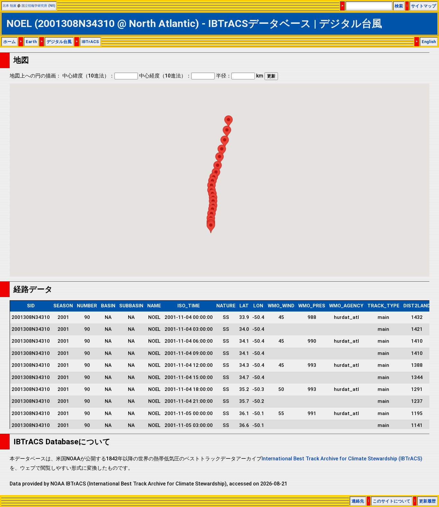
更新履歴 (427, 501)
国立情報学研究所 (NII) (38, 6)
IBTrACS (90, 41)
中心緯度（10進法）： (88, 76)
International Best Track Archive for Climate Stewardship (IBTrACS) (342, 459)
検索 (399, 6)
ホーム (9, 41)
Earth (31, 41)
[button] (211, 227)
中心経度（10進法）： (165, 76)
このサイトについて (391, 501)
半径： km (239, 76)
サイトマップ (423, 6)
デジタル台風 (59, 41)
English (429, 41)
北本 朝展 (9, 6)
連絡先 (358, 501)
